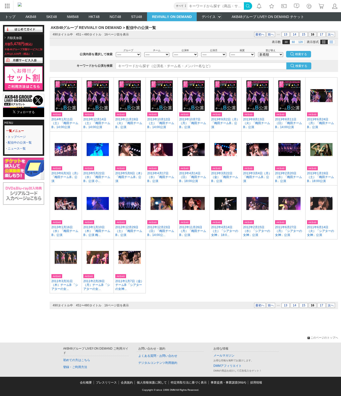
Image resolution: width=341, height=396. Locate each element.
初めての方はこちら (76, 360)
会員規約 (127, 382)
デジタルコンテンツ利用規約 (157, 363)
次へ (331, 34)
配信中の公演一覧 (20, 142)
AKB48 (30, 17)
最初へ (259, 34)
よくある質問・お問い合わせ (157, 356)
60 (293, 41)
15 (303, 34)
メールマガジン (223, 355)
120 (300, 41)
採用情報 (256, 382)
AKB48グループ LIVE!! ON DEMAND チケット (268, 17)
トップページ (17, 137)
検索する (301, 66)
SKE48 (51, 17)
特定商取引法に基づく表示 (189, 382)
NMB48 (73, 17)
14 (294, 34)
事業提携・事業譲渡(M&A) (228, 382)
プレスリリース (106, 382)
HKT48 (94, 17)
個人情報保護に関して (152, 382)
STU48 (136, 17)
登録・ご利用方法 (75, 367)
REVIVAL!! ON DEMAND (172, 17)
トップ (10, 17)
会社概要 (86, 382)
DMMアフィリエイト (227, 366)
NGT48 (115, 17)
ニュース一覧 (17, 148)
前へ (271, 34)
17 (321, 34)
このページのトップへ (324, 337)
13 (285, 34)
